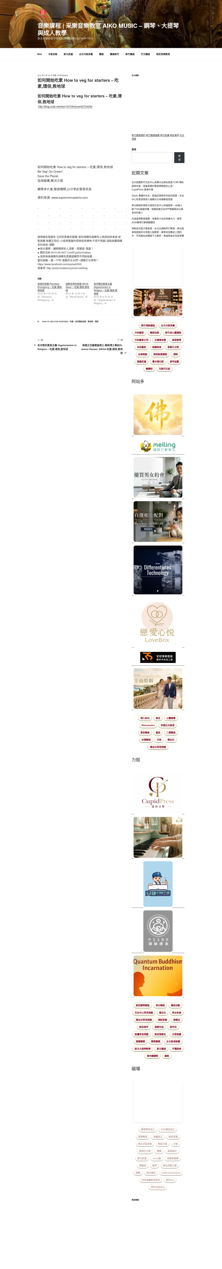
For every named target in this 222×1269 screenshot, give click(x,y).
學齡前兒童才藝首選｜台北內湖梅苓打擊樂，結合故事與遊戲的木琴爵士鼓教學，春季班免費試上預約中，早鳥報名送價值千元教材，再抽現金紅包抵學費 (158, 232)
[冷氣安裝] (158, 884)
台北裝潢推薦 (173, 1041)
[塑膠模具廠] (158, 570)
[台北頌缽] (158, 931)
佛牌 (159, 1151)
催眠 (166, 1056)
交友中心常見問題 (144, 1012)
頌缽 (175, 354)
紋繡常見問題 (141, 1034)
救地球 (90, 321)
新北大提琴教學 (143, 1048)
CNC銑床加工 (168, 1129)
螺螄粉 (149, 368)
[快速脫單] (158, 689)
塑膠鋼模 (140, 1041)
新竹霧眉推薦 (153, 135)
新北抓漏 (68, 54)
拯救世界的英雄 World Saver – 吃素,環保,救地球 (77, 287)
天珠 (159, 739)
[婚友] (158, 623)
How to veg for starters (55, 321)
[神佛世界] (158, 415)
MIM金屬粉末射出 (151, 1180)
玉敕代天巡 (164, 368)
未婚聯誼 (146, 739)
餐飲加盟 (154, 332)
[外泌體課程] (158, 303)
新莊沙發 (162, 1144)
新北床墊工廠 (170, 1165)
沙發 (175, 1144)
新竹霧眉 (130, 54)
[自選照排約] (158, 522)
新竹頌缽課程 (148, 325)
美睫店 (176, 1019)
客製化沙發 (173, 347)
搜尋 (134, 149)
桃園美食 (156, 347)
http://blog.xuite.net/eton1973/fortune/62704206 (65, 106)
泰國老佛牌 (172, 1158)
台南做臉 (142, 354)
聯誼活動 (175, 1005)
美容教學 (176, 340)
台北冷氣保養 (86, 54)
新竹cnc (170, 1180)
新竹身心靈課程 (173, 332)
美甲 (154, 1165)
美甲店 (173, 1027)
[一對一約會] (158, 478)
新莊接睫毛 (160, 1034)
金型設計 (172, 1151)
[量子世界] (158, 976)
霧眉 (101, 54)
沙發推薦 (176, 1034)
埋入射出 (145, 718)
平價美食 (176, 1048)
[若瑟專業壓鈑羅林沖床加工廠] (158, 658)
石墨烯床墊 (160, 340)
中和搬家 (139, 332)
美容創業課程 (160, 354)
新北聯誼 (161, 1048)
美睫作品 (159, 1027)
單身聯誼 (145, 732)
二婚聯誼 (171, 732)
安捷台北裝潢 (167, 725)
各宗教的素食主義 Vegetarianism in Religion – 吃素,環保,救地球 (105, 288)
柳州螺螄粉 (152, 1056)
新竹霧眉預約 (138, 135)
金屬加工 (158, 1136)
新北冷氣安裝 (145, 1144)
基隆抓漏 (141, 361)
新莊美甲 (174, 135)
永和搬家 (141, 347)
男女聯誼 (160, 1005)
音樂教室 (142, 1136)
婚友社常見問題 (158, 747)
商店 (158, 718)
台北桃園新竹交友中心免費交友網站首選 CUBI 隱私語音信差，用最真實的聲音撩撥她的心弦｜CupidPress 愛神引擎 (158, 185)
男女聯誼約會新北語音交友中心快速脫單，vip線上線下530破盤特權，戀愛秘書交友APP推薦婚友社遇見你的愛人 (157, 209)
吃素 (71, 321)
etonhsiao (62, 75)
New (39, 54)
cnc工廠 (157, 1158)
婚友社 (171, 739)
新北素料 (151, 1172)
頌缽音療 (162, 1019)
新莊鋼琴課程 (143, 1005)
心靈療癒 (171, 718)
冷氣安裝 (52, 54)
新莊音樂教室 (163, 54)
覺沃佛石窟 (158, 361)
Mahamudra (148, 725)
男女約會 (176, 1012)
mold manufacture (171, 1172)
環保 (96, 321)
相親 (138, 1172)
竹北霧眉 (145, 54)
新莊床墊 (173, 1136)
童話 (158, 732)
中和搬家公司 (141, 340)
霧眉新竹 (114, 54)
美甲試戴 (174, 361)
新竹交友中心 (158, 1187)
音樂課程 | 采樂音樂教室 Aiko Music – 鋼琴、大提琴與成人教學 (108, 29)
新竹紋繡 (164, 135)
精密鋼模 (155, 1041)
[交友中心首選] (158, 793)
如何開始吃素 (80, 321)
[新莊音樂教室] (158, 838)
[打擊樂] (158, 446)
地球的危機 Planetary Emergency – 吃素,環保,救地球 (50, 287)
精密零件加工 (148, 1129)
